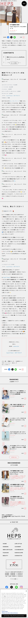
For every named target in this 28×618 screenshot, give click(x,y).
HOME (5, 543)
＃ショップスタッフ (6, 364)
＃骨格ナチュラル (10, 361)
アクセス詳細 (13, 579)
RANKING (6, 546)
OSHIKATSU (18, 555)
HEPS (3, 515)
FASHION (6, 552)
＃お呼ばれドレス (19, 361)
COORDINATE (9, 515)
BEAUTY (5, 555)
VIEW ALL (14, 457)
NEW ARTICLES (7, 549)
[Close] (26, 591)
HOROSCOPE (19, 552)
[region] (14, 603)
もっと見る (14, 63)
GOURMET (18, 546)
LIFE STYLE (18, 543)
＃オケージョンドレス (6, 362)
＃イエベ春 (4, 361)
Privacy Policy (5, 611)
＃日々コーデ (14, 362)
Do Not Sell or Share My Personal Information (14, 615)
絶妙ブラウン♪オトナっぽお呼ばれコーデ (15, 58)
